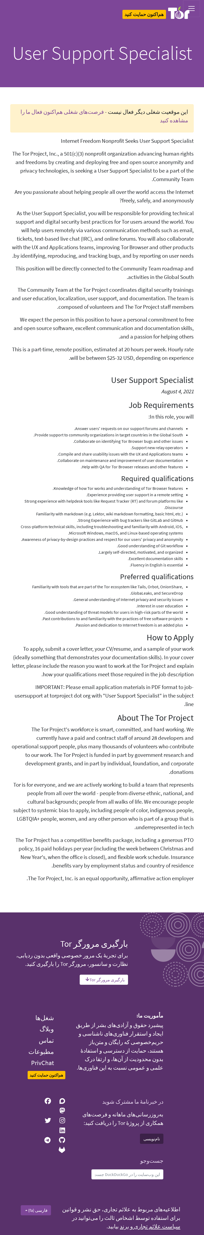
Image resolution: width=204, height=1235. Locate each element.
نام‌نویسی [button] (151, 1138)
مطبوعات (41, 1052)
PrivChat (42, 1063)
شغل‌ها (44, 1018)
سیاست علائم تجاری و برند (150, 1226)
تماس (46, 1040)
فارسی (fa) (37, 1210)
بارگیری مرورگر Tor (107, 979)
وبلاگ (47, 1029)
